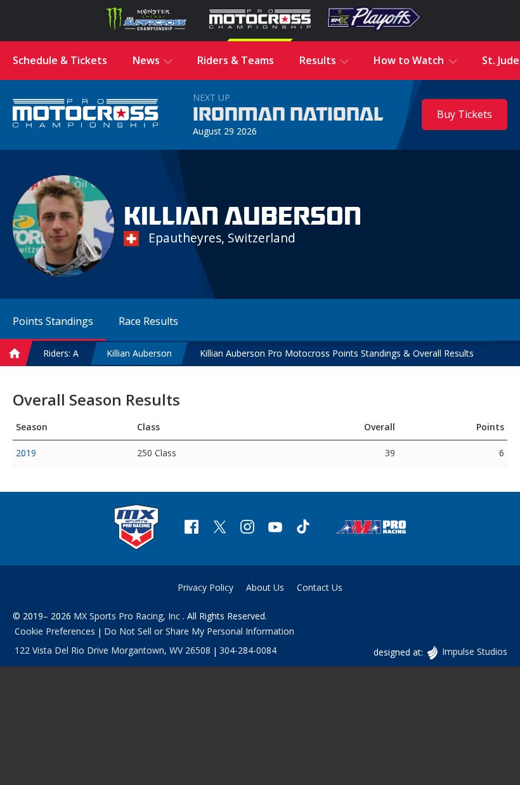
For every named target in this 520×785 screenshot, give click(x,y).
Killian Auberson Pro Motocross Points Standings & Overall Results (337, 353)
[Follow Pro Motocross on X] (219, 528)
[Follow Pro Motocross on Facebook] (191, 528)
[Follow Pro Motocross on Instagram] (247, 528)
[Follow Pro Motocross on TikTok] (303, 528)
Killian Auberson (139, 353)
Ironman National (288, 114)
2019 (26, 453)
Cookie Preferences (55, 631)
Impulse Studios (474, 651)
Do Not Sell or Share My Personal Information (199, 631)
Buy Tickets (464, 114)
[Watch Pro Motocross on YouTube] (275, 528)
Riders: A (61, 353)
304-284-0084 (247, 650)
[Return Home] (85, 114)
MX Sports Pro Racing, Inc (128, 616)
